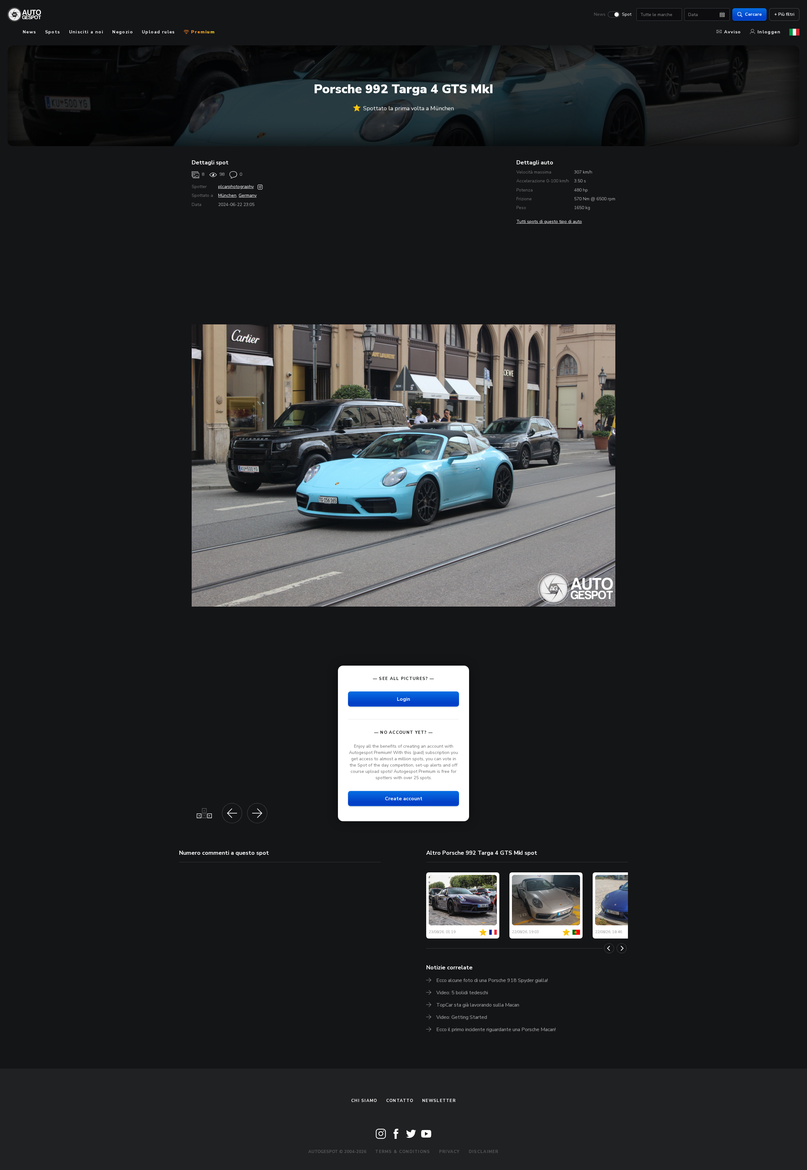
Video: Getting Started (461, 1017)
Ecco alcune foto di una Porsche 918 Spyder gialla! (492, 980)
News (600, 14)
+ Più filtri (784, 14)
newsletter (439, 1101)
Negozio (122, 32)
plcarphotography (236, 187)
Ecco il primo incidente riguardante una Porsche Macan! (496, 1029)
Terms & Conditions (402, 1152)
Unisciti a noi (86, 32)
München (227, 195)
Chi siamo (364, 1101)
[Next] (621, 948)
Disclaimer (484, 1152)
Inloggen (769, 32)
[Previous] (609, 948)
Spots (52, 32)
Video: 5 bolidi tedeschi (462, 992)
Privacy (449, 1152)
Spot (626, 14)
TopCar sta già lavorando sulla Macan (477, 1005)
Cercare (753, 14)
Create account (403, 798)
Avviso (732, 32)
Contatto (399, 1101)
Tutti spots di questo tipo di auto (549, 222)
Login (403, 699)
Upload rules (158, 32)
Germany (248, 195)
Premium (202, 32)
